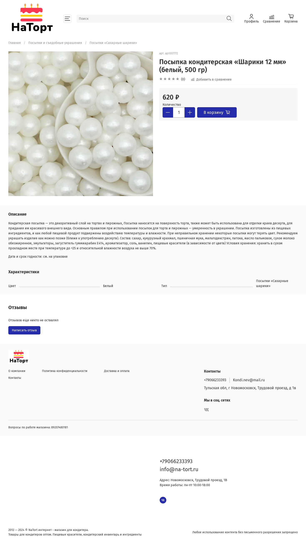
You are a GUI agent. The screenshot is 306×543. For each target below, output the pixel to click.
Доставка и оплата (116, 371)
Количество (172, 105)
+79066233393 (215, 380)
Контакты (14, 378)
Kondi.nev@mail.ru (249, 380)
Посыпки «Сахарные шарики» (113, 43)
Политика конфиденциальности (64, 371)
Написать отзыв (24, 330)
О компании (16, 371)
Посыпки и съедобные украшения (55, 43)
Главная (14, 43)
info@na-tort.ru (179, 469)
